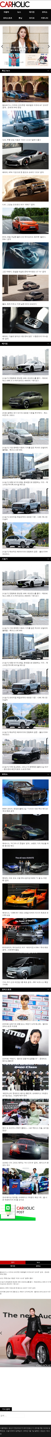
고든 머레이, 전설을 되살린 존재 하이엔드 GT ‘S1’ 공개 (24, 272)
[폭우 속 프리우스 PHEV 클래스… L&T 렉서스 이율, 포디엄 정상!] (25, 1112)
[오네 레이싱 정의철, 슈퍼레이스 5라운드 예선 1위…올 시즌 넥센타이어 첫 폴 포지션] (25, 1181)
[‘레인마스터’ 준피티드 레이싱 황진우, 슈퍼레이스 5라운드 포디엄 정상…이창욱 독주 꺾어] (25, 1077)
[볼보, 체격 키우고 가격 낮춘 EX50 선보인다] (25, 288)
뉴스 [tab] (38, 1262)
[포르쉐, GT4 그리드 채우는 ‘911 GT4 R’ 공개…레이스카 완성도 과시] (25, 1146)
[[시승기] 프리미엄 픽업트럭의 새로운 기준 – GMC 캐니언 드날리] (25, 501)
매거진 (32, 12)
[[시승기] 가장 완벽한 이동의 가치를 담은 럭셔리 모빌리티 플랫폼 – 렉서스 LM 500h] (25, 431)
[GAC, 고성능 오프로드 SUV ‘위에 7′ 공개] (25, 188)
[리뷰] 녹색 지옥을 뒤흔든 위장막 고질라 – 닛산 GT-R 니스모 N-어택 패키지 (14, 62)
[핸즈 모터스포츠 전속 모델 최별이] (25, 1333)
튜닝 (20, 18)
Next (47, 46)
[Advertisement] (17, 1240)
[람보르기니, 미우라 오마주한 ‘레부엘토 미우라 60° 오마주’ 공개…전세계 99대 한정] (25, 89)
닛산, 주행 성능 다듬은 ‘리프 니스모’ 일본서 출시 (21, 140)
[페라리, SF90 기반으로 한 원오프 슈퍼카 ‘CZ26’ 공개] (25, 156)
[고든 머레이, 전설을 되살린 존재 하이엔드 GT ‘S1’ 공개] (25, 255)
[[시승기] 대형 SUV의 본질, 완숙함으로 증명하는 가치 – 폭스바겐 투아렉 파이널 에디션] (25, 466)
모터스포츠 (7, 18)
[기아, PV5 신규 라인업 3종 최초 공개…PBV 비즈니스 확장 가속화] (25, 966)
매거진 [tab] (12, 1266)
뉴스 (19, 12)
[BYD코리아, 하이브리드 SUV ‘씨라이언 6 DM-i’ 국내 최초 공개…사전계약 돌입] (25, 931)
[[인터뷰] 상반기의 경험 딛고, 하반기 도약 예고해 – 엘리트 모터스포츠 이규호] (25, 1008)
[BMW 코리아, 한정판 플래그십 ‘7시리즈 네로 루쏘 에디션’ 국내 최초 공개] (25, 792)
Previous (3, 46)
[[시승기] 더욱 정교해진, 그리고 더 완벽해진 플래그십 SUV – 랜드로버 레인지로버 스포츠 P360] (25, 751)
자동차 (6, 12)
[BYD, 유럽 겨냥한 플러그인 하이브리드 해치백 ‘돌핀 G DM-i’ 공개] (25, 221)
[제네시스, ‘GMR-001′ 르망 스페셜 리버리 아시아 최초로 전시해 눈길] (25, 896)
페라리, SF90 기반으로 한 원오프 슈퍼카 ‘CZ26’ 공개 (23, 172)
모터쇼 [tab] (38, 1266)
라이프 (32, 18)
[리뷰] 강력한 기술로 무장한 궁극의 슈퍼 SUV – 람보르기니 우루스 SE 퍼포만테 (37, 62)
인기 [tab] (12, 1262)
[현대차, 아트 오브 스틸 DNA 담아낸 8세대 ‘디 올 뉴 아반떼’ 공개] (25, 862)
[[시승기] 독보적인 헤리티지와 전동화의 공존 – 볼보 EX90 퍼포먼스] (25, 535)
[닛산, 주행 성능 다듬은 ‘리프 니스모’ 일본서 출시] (25, 123)
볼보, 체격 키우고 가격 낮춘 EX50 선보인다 (19, 304)
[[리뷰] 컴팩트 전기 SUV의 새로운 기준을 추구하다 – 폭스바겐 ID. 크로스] (25, 397)
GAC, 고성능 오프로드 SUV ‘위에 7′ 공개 (18, 205)
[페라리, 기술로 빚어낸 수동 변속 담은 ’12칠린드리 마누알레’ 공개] (25, 320)
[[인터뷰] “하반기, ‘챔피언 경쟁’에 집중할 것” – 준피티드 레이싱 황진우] (25, 1042)
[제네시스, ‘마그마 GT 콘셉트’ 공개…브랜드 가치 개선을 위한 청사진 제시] (25, 827)
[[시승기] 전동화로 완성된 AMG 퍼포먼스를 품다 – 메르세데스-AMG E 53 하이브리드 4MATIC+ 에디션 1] (25, 362)
